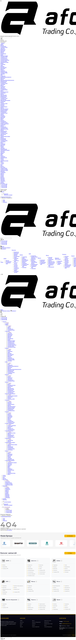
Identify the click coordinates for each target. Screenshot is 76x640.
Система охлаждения (31, 573)
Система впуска (30, 572)
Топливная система (31, 575)
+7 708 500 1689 (3, 187)
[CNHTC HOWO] (40, 543)
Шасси (9, 453)
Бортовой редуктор (56, 585)
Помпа (40, 568)
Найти (2, 638)
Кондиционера (67, 566)
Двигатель (10, 333)
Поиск (1, 309)
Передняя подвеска (42, 605)
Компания (7, 488)
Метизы (40, 566)
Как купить (7, 481)
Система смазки (42, 573)
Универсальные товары (12, 444)
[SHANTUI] (11, 543)
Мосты (9, 384)
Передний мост (67, 587)
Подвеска (9, 402)
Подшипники (5, 566)
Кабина (9, 350)
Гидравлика (5, 585)
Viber (4, 199)
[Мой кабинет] (1, 312)
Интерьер (55, 566)
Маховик (29, 566)
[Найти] (1, 38)
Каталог (6, 323)
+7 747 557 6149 (4, 184)
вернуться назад (3, 530)
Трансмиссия (10, 440)
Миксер (9, 376)
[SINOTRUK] (26, 543)
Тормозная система (11, 432)
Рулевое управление (12, 425)
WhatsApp (5, 202)
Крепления (55, 568)
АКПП (9, 326)
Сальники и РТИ (5, 568)
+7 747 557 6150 (3, 186)
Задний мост (67, 585)
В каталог (71, 535)
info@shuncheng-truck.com (66, 623)
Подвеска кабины (42, 607)
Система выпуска (42, 572)
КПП (9, 364)
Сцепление (4, 593)
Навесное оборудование (12, 395)
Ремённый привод (31, 570)
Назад (7, 322)
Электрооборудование (12, 462)
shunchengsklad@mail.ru (6, 196)
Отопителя (55, 570)
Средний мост (67, 591)
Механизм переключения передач (7, 590)
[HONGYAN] (54, 543)
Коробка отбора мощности (18, 585)
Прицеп (9, 413)
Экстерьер (66, 572)
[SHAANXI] (68, 543)
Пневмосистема (67, 570)
